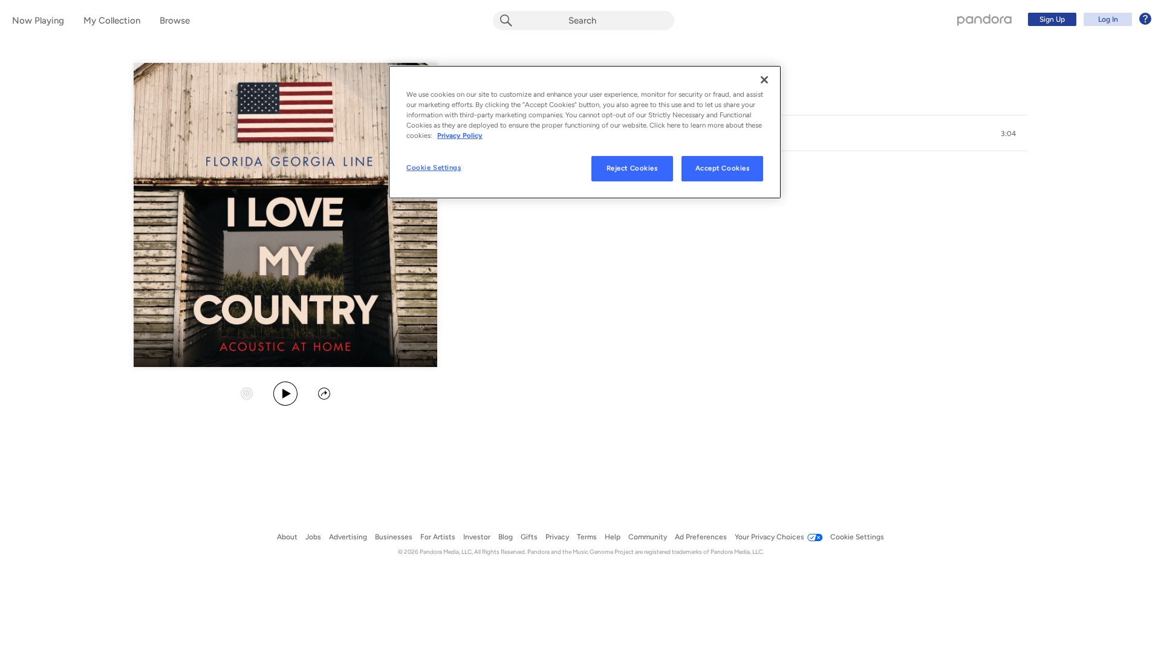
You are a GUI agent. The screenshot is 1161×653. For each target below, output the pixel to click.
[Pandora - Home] (984, 19)
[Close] (764, 80)
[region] (584, 132)
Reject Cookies (632, 168)
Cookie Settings (433, 167)
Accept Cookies (722, 168)
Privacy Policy (460, 135)
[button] (1009, 134)
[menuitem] (1087, 19)
